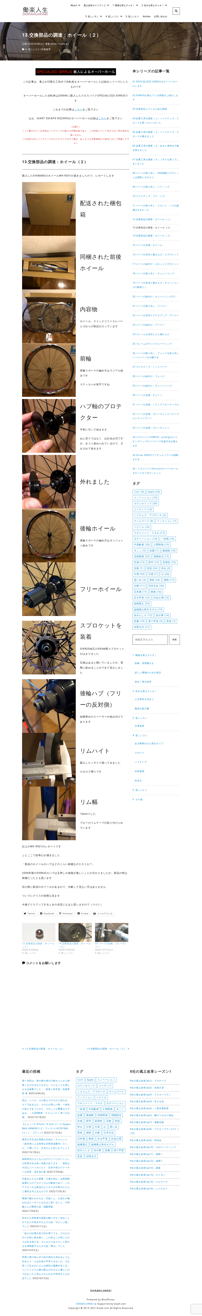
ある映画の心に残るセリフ (149, 743)
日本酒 (140, 591)
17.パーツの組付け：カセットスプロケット (156, 264)
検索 (174, 639)
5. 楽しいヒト (132, 16)
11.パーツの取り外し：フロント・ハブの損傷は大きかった (156, 207)
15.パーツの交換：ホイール (147, 245)
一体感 (167, 538)
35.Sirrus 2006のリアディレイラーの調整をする (155, 457)
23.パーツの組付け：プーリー (149, 325)
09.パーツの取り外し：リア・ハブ (151, 187)
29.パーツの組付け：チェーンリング (152, 386)
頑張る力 (142, 627)
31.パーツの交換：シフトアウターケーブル (156, 404)
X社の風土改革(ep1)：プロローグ (148, 1080)
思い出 (140, 580)
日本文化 (156, 585)
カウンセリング (145, 503)
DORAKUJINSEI (85, 1304)
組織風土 (142, 603)
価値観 (169, 550)
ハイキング (141, 762)
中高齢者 (142, 544)
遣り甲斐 (155, 621)
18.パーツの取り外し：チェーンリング (153, 273)
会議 (154, 550)
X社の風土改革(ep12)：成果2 (146, 1161)
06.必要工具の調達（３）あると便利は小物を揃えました (156, 147)
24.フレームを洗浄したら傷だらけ (151, 334)
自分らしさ (143, 615)
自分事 (162, 615)
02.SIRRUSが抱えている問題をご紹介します (155, 97)
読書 (139, 621)
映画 (156, 591)
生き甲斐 (142, 597)
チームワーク (143, 521)
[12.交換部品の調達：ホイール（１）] (38, 932)
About (74, 5)
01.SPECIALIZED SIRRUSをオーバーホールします (155, 83)
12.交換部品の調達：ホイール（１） (152, 219)
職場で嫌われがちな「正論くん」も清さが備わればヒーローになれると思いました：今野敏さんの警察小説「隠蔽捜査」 (46, 1202)
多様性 (169, 562)
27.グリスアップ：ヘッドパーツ (150, 367)
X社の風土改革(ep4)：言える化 (147, 1101)
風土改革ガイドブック (95, 5)
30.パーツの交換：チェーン (147, 395)
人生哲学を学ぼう (144, 699)
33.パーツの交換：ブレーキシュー (151, 428)
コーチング (143, 509)
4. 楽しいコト (112, 16)
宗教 (138, 568)
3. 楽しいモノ (92, 16)
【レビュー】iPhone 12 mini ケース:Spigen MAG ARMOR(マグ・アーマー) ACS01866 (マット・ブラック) (46, 1128)
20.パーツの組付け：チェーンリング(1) (154, 296)
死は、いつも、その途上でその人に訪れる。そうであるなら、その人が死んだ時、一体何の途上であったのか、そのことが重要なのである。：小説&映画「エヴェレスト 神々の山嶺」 (46, 1109)
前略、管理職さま (144, 663)
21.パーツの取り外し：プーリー (150, 306)
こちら (78, 109)
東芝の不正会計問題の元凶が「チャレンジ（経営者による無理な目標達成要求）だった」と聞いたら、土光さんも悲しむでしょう (46, 1143)
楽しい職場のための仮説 (148, 672)
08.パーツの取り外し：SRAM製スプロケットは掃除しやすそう (156, 175)
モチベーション (145, 538)
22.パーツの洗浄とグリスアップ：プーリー (156, 315)
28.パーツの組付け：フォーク (149, 376)
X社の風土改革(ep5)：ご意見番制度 (149, 1108)
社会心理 (161, 597)
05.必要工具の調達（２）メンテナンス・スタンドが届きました (156, 134)
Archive (146, 16)
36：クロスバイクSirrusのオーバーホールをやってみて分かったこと (155, 470)
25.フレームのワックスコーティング (152, 344)
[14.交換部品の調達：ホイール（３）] (75, 932)
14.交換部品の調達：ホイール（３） (152, 235)
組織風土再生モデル (148, 609)
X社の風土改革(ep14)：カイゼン (147, 1175)
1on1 (139, 491)
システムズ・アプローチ (150, 515)
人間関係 (161, 544)
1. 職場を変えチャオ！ (124, 5)
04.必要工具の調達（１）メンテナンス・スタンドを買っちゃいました (156, 120)
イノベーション (145, 497)
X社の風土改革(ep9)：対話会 (146, 1140)
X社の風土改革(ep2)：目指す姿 (147, 1087)
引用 (139, 574)
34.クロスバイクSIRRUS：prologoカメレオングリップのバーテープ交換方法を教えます (155, 441)
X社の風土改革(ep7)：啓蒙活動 (147, 1122)
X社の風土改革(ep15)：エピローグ (149, 1182)
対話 (152, 568)
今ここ (140, 550)
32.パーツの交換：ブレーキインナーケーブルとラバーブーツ (156, 416)
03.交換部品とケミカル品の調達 (150, 109)
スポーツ (139, 752)
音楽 (171, 621)
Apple (154, 491)
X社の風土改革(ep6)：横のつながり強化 (152, 1115)
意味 (154, 580)
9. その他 (138, 799)
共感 (139, 562)
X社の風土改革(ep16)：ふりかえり (149, 1188)
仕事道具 (139, 726)
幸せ (166, 568)
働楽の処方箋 (142, 708)
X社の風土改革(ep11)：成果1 (146, 1154)
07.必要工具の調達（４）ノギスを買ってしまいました (156, 161)
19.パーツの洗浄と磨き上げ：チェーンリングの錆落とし (156, 285)
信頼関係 (142, 556)
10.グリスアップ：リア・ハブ (149, 196)
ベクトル (142, 527)
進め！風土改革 (143, 681)
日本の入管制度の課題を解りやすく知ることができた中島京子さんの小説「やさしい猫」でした (46, 1222)
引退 (153, 574)
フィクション (166, 521)
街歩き (138, 780)
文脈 (139, 585)
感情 (169, 580)
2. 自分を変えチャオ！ (153, 5)
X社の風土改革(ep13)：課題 (145, 1168)
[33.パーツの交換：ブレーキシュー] (111, 932)
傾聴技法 (161, 556)
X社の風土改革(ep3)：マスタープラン (150, 1094)
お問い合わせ (160, 16)
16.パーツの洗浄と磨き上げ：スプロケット (156, 254)
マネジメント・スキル (149, 533)
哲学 (153, 562)
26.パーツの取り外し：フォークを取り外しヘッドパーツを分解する (156, 355)
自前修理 (46, 49)
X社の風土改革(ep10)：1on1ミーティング (153, 1147)
